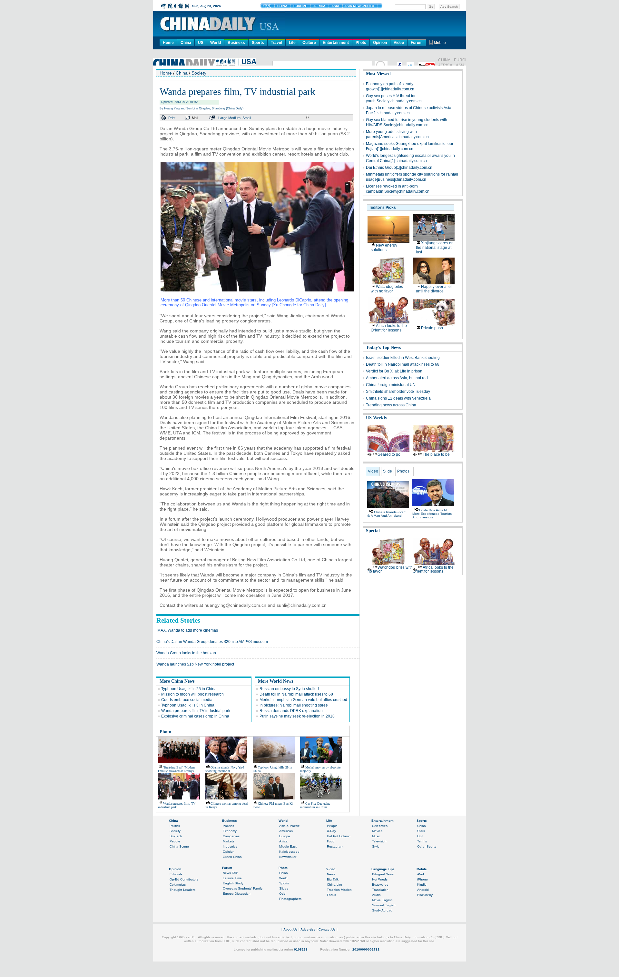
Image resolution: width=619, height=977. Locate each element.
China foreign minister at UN (391, 384)
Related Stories (178, 620)
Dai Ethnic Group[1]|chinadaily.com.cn (399, 167)
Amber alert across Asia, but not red (397, 378)
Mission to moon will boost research (192, 694)
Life (292, 42)
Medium (234, 118)
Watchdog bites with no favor (387, 288)
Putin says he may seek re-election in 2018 (297, 716)
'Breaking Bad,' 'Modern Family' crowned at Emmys (176, 769)
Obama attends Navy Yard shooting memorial (224, 769)
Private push (432, 328)
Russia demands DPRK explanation (291, 710)
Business (236, 42)
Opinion (380, 42)
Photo (361, 42)
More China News (177, 681)
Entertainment (336, 42)
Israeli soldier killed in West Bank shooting (403, 357)
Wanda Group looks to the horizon (186, 653)
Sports (258, 42)
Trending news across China (391, 405)
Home (168, 42)
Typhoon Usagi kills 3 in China (187, 705)
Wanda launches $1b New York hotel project (195, 664)
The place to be (436, 454)
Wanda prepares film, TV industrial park (195, 710)
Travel (276, 42)
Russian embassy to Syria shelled (289, 689)
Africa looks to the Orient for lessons (389, 327)
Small (246, 118)
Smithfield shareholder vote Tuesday (398, 391)
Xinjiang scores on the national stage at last (435, 247)
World (215, 42)
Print (171, 118)
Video (399, 42)
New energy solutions (384, 247)
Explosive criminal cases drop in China (195, 716)
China (186, 42)
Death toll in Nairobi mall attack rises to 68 (296, 694)
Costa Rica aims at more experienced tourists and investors (432, 513)
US (200, 42)
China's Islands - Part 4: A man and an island (386, 513)
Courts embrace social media (186, 699)
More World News (275, 681)
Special (373, 530)
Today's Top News (383, 347)
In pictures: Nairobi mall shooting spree (294, 705)
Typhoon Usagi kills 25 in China (189, 689)
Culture (309, 42)
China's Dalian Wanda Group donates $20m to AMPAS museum (212, 641)
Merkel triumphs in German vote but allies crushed (303, 699)
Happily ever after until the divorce (434, 288)
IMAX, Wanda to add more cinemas (187, 630)
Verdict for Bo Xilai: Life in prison (394, 371)
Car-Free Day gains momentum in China (315, 805)
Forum (417, 42)
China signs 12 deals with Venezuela (398, 398)
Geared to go (389, 454)
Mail (195, 118)
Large (222, 118)
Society (199, 73)
